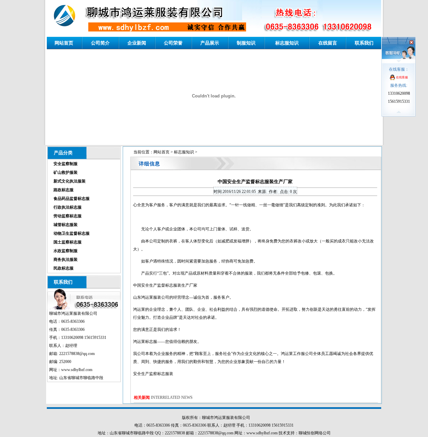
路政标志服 (64, 190)
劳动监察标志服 (68, 216)
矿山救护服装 (66, 172)
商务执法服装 (66, 259)
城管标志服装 (66, 224)
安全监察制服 (66, 163)
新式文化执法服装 (70, 181)
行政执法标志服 (68, 207)
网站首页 (161, 152)
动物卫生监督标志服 (72, 233)
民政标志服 (64, 268)
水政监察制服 (66, 250)
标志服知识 (184, 152)
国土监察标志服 (68, 242)
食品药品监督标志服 (72, 198)
